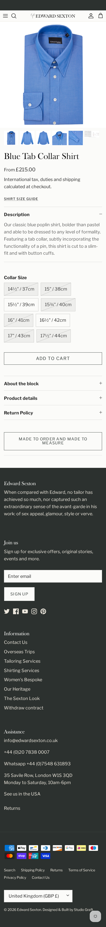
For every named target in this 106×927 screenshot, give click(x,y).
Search (9, 870)
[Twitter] (7, 611)
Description (17, 214)
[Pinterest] (43, 611)
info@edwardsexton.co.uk (31, 740)
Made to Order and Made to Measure (53, 441)
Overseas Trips (19, 651)
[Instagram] (34, 611)
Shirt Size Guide (21, 199)
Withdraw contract (23, 707)
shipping (71, 179)
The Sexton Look (22, 698)
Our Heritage (17, 689)
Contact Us (15, 642)
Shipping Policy (33, 870)
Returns (12, 808)
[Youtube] (25, 611)
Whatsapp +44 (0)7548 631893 (37, 763)
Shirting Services (21, 670)
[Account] (89, 15)
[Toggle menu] (5, 15)
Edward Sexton (29, 909)
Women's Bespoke (23, 679)
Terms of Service (81, 870)
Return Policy (18, 412)
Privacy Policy (15, 877)
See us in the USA (22, 793)
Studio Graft (83, 909)
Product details (20, 398)
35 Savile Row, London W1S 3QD (38, 775)
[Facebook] (16, 611)
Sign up (19, 594)
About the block (21, 383)
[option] (53, 75)
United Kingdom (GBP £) (34, 896)
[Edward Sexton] (53, 16)
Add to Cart (53, 358)
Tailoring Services (22, 661)
